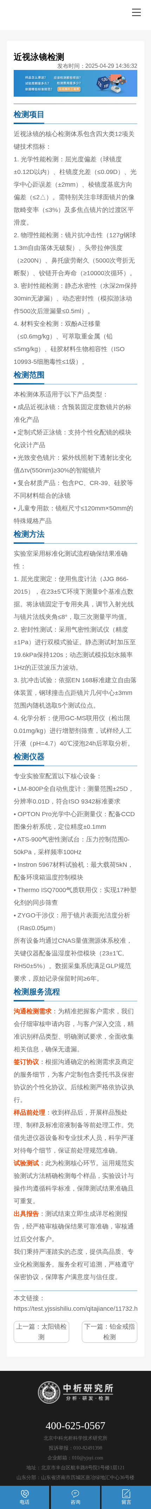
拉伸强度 (110, 247)
